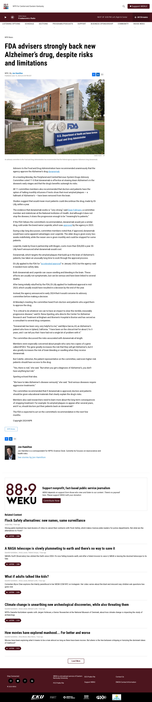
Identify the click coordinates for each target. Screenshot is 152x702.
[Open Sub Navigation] (4, 28)
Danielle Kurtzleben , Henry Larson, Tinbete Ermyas (21, 553)
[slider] (16, 17)
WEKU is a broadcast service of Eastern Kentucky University (67, 677)
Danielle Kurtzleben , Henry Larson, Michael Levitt (21, 581)
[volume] (12, 17)
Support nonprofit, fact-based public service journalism (76, 488)
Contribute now (51, 500)
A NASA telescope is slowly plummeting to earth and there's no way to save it (60, 548)
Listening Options (11, 24)
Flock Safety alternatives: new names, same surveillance (45, 520)
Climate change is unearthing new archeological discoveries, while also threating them (67, 604)
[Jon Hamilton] (10, 452)
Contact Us (120, 677)
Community (123, 24)
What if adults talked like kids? (27, 576)
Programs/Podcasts (63, 24)
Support (82, 24)
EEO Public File (89, 677)
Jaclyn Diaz (8, 524)
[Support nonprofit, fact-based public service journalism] (21, 494)
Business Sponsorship (102, 24)
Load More (76, 661)
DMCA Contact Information (126, 682)
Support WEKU (89, 682)
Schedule (29, 24)
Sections (43, 24)
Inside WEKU (139, 24)
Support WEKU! (139, 6)
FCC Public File (58, 683)
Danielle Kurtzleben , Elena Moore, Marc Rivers (20, 637)
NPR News (9, 37)
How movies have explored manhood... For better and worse (47, 633)
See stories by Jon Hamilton (32, 457)
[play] (5, 17)
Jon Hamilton (17, 73)
